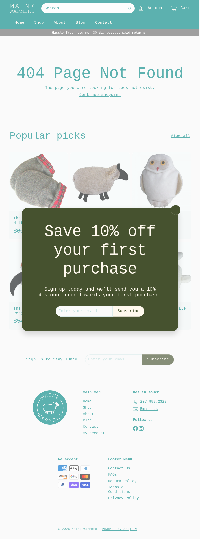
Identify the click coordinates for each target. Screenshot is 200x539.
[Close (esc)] (175, 210)
